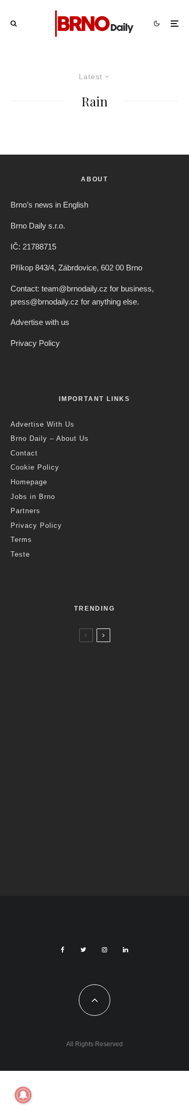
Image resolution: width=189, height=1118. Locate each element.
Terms (21, 540)
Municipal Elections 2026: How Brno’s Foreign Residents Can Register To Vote (108, 793)
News (81, 652)
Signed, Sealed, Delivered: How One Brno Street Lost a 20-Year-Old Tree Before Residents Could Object (114, 856)
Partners (25, 511)
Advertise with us (39, 322)
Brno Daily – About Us (49, 438)
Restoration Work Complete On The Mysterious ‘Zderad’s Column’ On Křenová (111, 734)
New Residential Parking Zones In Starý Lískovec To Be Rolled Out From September (115, 675)
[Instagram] (104, 950)
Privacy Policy (35, 343)
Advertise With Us (42, 424)
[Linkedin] (125, 950)
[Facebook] (62, 950)
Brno (61, 652)
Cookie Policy (34, 467)
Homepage (28, 482)
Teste (20, 554)
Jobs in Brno (32, 497)
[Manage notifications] (23, 1095)
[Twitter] (83, 950)
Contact (24, 453)
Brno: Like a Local (78, 828)
